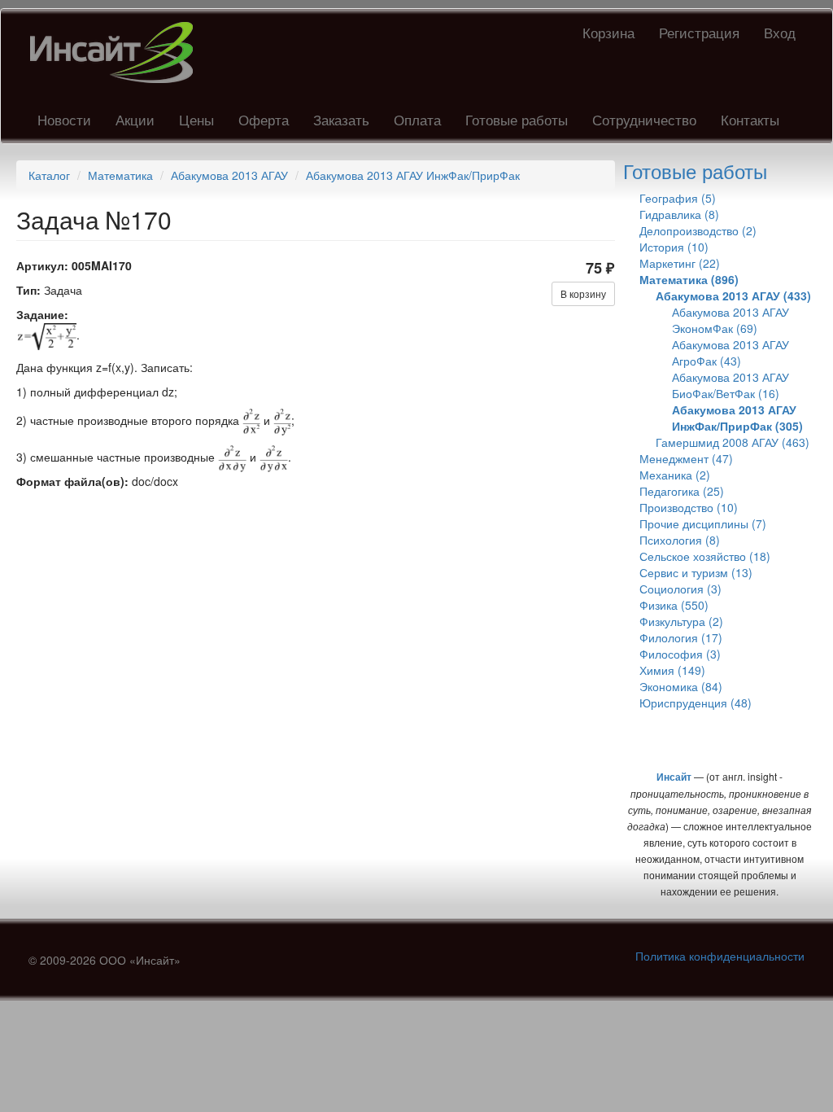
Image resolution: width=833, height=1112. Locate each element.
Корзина (608, 32)
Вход (780, 32)
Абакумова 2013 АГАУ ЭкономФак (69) (730, 320)
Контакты (750, 119)
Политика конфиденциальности (720, 956)
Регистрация (699, 32)
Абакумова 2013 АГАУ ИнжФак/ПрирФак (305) (737, 417)
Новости (64, 119)
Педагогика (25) (681, 491)
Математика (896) (689, 279)
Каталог (49, 175)
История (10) (674, 247)
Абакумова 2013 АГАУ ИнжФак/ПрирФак (413, 175)
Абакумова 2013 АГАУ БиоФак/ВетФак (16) (730, 385)
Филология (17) (680, 637)
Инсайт (673, 776)
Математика (120, 175)
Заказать (341, 119)
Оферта (263, 119)
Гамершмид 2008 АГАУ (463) (732, 442)
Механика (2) (674, 474)
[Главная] (117, 52)
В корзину (583, 293)
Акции (135, 119)
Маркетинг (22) (679, 263)
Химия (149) (672, 670)
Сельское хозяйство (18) (704, 556)
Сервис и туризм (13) (695, 572)
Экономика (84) (680, 686)
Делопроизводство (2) (698, 230)
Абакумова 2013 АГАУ (229, 175)
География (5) (677, 198)
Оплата (417, 119)
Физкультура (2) (681, 621)
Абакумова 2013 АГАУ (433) (733, 295)
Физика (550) (674, 605)
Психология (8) (679, 540)
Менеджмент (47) (686, 458)
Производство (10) (688, 507)
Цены (196, 119)
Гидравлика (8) (679, 214)
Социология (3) (680, 588)
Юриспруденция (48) (695, 702)
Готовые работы (516, 119)
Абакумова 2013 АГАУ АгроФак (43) (730, 352)
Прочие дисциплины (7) (702, 523)
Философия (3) (680, 654)
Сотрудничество (644, 119)
